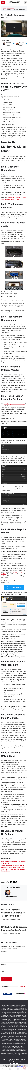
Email (3, 971)
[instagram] (14, 1064)
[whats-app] (20, 1064)
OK (14, 1069)
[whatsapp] (16, 883)
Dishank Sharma (8, 44)
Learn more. (20, 1066)
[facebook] (11, 883)
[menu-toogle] (3, 2)
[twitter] (8, 883)
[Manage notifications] (24, 1067)
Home (4, 8)
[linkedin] (14, 44)
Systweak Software (15, 1059)
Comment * (4, 951)
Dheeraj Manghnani (15, 919)
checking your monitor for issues (14, 404)
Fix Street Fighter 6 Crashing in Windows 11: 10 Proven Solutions (13, 912)
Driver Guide (10, 8)
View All (22, 986)
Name (3, 964)
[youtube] (17, 1064)
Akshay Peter (21, 44)
